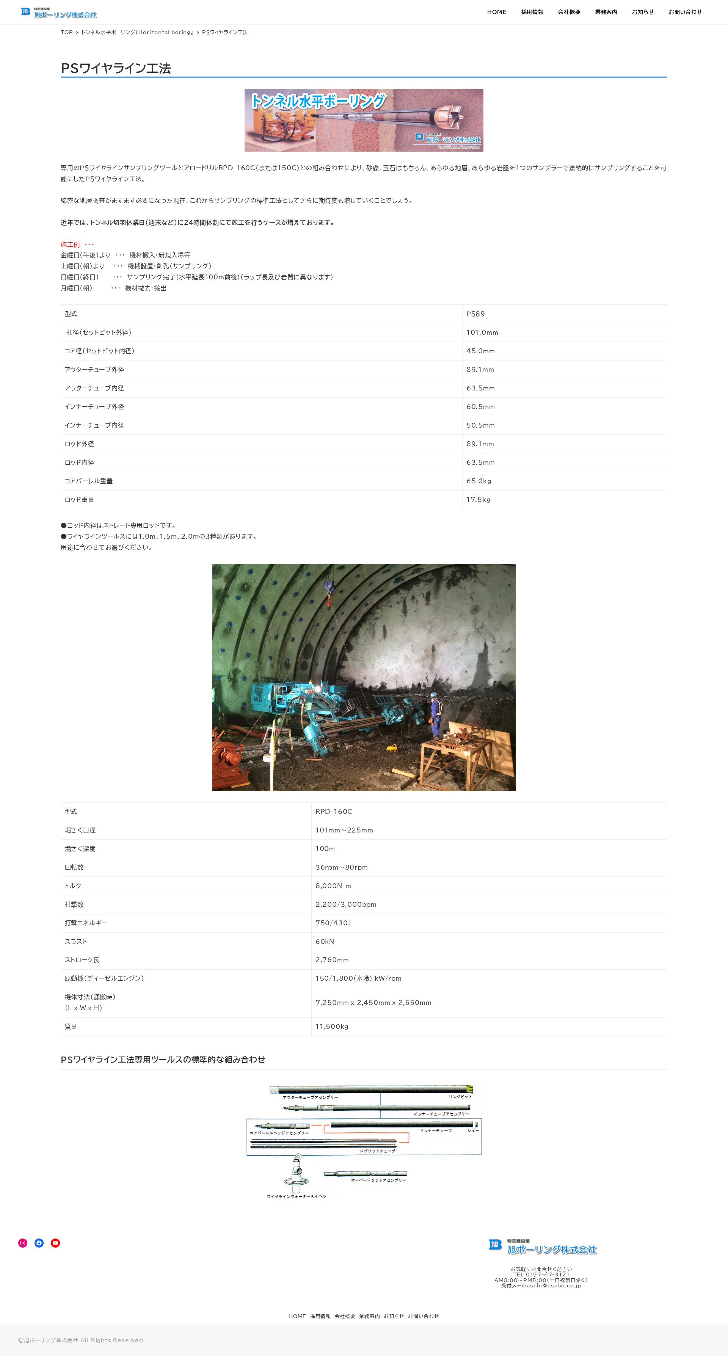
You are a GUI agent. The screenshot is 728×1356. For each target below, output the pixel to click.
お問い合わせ (423, 1316)
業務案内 (369, 1316)
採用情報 (320, 1316)
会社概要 (345, 1316)
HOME (297, 1316)
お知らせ (394, 1316)
